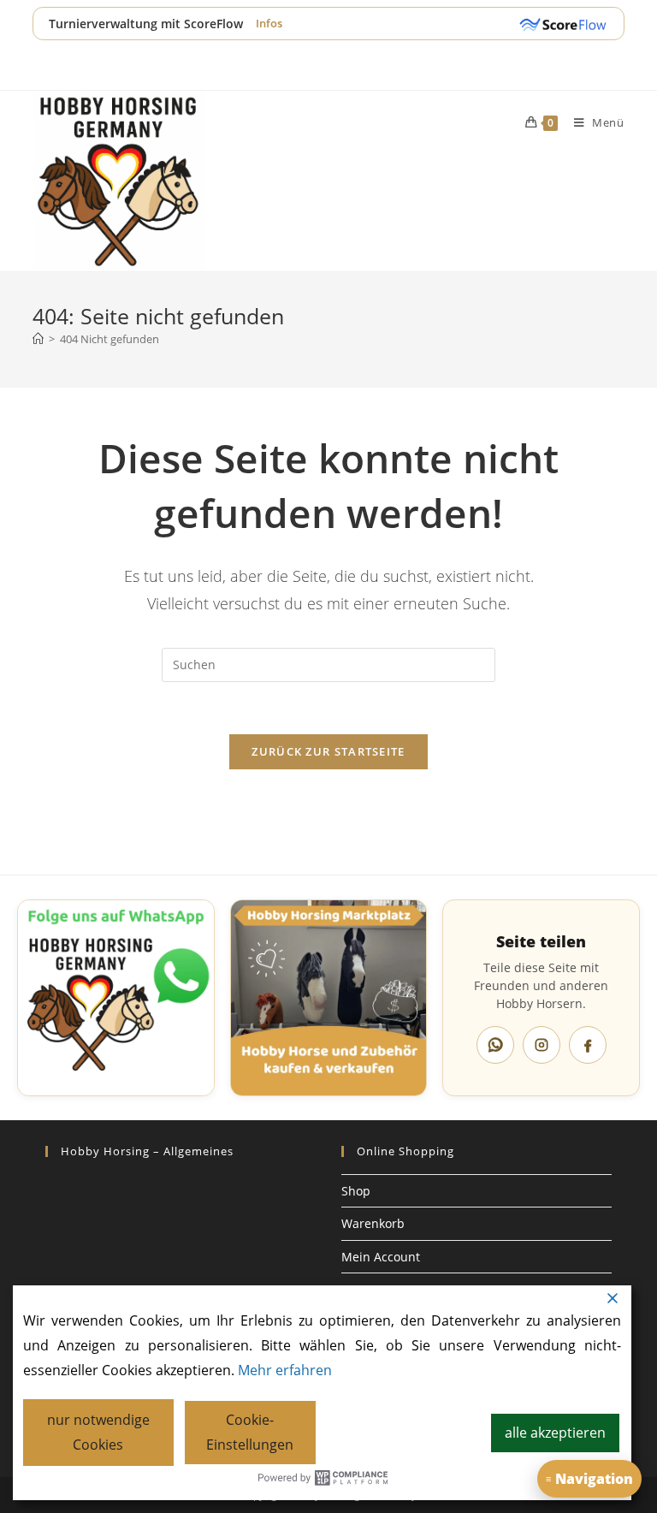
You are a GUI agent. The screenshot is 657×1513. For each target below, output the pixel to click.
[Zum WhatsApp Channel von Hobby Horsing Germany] (116, 998)
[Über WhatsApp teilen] (495, 1045)
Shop (355, 1191)
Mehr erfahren (285, 1370)
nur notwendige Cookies (98, 1432)
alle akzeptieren (555, 1432)
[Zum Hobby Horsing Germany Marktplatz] (329, 998)
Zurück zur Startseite (328, 751)
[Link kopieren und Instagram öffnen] (541, 1045)
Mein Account (380, 1257)
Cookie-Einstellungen (249, 1432)
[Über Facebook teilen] (588, 1045)
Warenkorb (373, 1223)
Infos (269, 23)
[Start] (38, 339)
